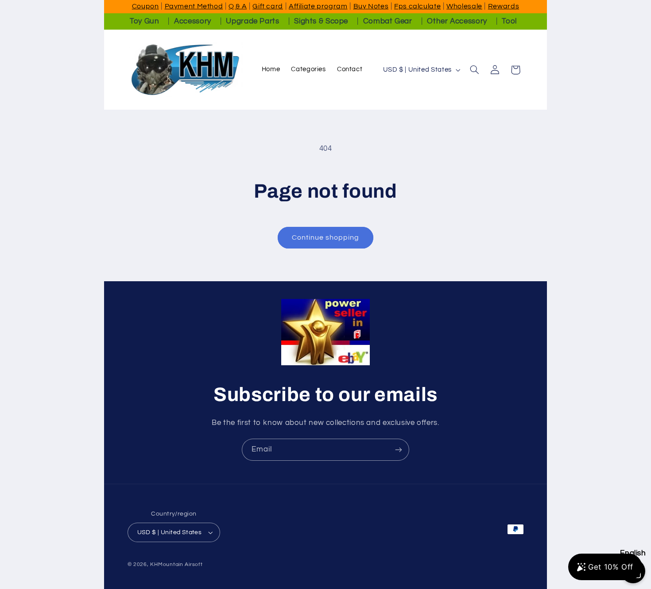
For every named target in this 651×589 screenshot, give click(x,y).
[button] (474, 70)
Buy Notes (371, 6)
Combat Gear (387, 21)
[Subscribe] (398, 449)
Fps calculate (417, 6)
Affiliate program (318, 6)
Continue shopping (326, 237)
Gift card (267, 6)
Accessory (192, 21)
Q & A (238, 6)
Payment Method (194, 6)
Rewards (503, 6)
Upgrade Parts (252, 21)
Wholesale (464, 6)
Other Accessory (457, 21)
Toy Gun (144, 21)
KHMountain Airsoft (176, 564)
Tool (509, 21)
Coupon (145, 6)
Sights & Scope (321, 21)
